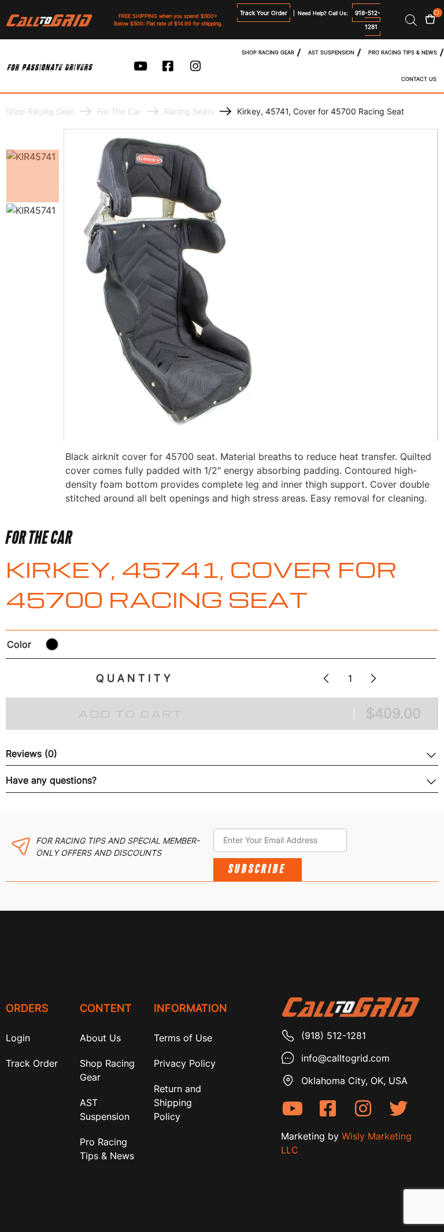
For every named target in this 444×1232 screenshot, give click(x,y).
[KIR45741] (33, 176)
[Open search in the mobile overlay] (411, 19)
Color (19, 644)
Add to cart (131, 714)
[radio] (52, 644)
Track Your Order (263, 12)
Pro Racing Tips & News (402, 52)
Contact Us (418, 79)
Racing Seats (189, 111)
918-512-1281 (367, 19)
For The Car (119, 111)
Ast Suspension (331, 52)
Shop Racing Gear (268, 52)
